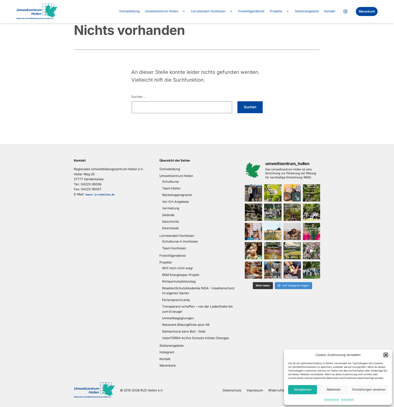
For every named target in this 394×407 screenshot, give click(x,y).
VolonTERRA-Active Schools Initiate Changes (195, 338)
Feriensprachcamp (176, 300)
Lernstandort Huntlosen (208, 11)
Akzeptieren (303, 389)
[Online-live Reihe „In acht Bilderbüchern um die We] (253, 231)
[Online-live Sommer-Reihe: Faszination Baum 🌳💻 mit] (311, 193)
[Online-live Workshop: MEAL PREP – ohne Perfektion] (253, 270)
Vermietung (170, 208)
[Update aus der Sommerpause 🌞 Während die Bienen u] (311, 250)
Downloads (170, 228)
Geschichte (170, 221)
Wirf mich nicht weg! (177, 268)
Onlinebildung (129, 11)
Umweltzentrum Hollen (161, 11)
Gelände (168, 215)
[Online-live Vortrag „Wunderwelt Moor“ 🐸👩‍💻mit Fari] (292, 231)
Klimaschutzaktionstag (179, 281)
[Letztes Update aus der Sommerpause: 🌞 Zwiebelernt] (253, 250)
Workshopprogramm (177, 195)
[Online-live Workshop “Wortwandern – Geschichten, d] (292, 250)
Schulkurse (170, 182)
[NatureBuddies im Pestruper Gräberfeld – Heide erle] (253, 193)
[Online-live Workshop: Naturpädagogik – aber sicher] (292, 212)
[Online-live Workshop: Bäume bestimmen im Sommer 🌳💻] (272, 193)
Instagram (166, 352)
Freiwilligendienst (251, 11)
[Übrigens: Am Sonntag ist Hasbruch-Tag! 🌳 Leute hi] (292, 193)
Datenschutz (331, 399)
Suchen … (138, 97)
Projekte (276, 11)
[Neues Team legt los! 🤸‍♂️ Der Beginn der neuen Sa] (311, 212)
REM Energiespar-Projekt (180, 275)
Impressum (347, 399)
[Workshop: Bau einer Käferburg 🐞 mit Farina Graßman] (253, 212)
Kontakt (329, 11)
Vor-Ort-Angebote (175, 202)
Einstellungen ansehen (369, 389)
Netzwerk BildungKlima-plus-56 (185, 325)
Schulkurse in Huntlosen (180, 241)
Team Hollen (171, 188)
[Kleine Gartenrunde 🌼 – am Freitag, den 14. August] (311, 231)
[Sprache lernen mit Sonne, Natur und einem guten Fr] (272, 212)
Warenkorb (366, 11)
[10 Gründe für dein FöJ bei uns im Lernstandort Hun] (272, 270)
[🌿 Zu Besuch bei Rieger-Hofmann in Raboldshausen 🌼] (272, 231)
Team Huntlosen (174, 248)
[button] (386, 355)
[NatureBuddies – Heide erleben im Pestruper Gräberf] (272, 250)
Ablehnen (334, 389)
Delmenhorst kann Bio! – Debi (183, 331)
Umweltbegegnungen (178, 318)
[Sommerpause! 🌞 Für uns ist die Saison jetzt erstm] (311, 270)
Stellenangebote (307, 11)
